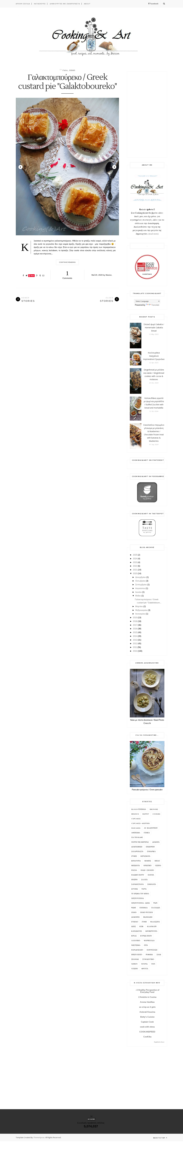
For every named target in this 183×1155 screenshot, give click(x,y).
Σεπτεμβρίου (141, 584)
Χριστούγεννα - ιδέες (140, 903)
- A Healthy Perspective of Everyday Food (147, 991)
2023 (135, 562)
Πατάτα (151, 875)
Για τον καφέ (137, 838)
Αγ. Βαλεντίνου (151, 828)
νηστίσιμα (135, 945)
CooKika (147, 1037)
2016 (135, 628)
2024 (135, 558)
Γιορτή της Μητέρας (140, 842)
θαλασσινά (155, 922)
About (87, 4)
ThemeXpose (39, 1137)
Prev (20, 167)
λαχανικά (135, 941)
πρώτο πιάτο (136, 955)
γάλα (65, 71)
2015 (135, 632)
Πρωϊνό (134, 880)
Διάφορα (156, 842)
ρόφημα (149, 955)
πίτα (146, 945)
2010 (135, 651)
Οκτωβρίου (140, 581)
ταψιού (134, 964)
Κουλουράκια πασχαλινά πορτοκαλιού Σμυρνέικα (153, 355)
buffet (145, 814)
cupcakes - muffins (140, 823)
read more (153, 233)
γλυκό (72, 71)
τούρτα (144, 964)
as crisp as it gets (147, 1007)
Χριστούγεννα (137, 898)
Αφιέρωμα (135, 833)
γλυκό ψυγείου (146, 913)
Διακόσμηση (136, 847)
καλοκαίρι (151, 927)
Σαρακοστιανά (137, 884)
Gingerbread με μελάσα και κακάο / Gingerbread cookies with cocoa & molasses (153, 374)
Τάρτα (144, 889)
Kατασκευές (40, 4)
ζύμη (144, 922)
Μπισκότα (135, 866)
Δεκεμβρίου (140, 577)
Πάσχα (134, 870)
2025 (135, 555)
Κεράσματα (145, 856)
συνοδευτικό (148, 959)
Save (32, 276)
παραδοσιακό (137, 950)
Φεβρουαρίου (141, 610)
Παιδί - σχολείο (147, 870)
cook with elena (147, 1027)
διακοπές (135, 917)
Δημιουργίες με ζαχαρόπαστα (65, 4)
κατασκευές (136, 931)
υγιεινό (134, 969)
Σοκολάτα (151, 884)
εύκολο (134, 922)
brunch (135, 814)
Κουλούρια (136, 861)
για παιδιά (155, 908)
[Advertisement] (147, 114)
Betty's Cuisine (147, 1017)
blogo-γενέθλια (138, 809)
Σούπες (134, 889)
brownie (154, 809)
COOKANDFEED (147, 1032)
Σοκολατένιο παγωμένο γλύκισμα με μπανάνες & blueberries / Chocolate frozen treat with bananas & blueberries (153, 433)
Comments (67, 274)
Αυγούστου (140, 588)
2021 (135, 570)
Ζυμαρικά (151, 852)
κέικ (141, 927)
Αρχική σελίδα (23, 4)
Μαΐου (138, 596)
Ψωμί (133, 908)
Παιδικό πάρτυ (137, 875)
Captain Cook (147, 1022)
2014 (135, 636)
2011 (135, 647)
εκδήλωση (147, 917)
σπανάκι (135, 959)
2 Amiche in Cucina (147, 997)
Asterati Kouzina (147, 1012)
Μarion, (109, 275)
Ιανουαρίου (140, 614)
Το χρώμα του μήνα (140, 894)
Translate (155, 305)
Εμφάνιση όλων (159, 1042)
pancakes (135, 828)
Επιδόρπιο (150, 847)
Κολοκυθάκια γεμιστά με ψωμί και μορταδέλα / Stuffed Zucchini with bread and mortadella (154, 403)
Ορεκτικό (147, 866)
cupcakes (136, 819)
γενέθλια (143, 908)
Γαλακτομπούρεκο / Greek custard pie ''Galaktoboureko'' (67, 82)
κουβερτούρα (151, 931)
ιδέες (133, 927)
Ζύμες (134, 856)
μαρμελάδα (149, 941)
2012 (135, 643)
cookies (156, 814)
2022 (135, 566)
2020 (135, 573)
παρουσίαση (152, 950)
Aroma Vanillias (147, 1002)
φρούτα (144, 969)
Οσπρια (158, 866)
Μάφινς (147, 861)
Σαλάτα (144, 880)
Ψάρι (155, 903)
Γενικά (147, 833)
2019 (135, 617)
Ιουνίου (138, 592)
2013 (135, 640)
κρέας (134, 936)
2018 (135, 621)
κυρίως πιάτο (146, 936)
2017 (135, 625)
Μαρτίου (139, 606)
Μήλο (157, 861)
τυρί (153, 964)
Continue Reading (67, 262)
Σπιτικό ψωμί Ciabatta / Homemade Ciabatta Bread (154, 327)
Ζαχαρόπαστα (137, 852)
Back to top (159, 1138)
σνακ (159, 955)
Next (114, 167)
